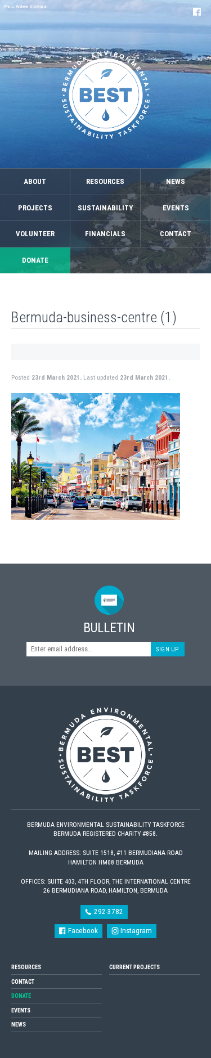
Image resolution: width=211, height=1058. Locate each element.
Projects (35, 208)
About (35, 181)
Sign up (167, 649)
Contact (175, 233)
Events (176, 208)
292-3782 (107, 911)
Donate (35, 260)
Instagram (135, 930)
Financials (105, 233)
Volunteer (35, 233)
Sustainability (105, 208)
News (175, 181)
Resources (105, 181)
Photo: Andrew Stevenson (26, 6)
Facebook (82, 930)
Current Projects (134, 967)
